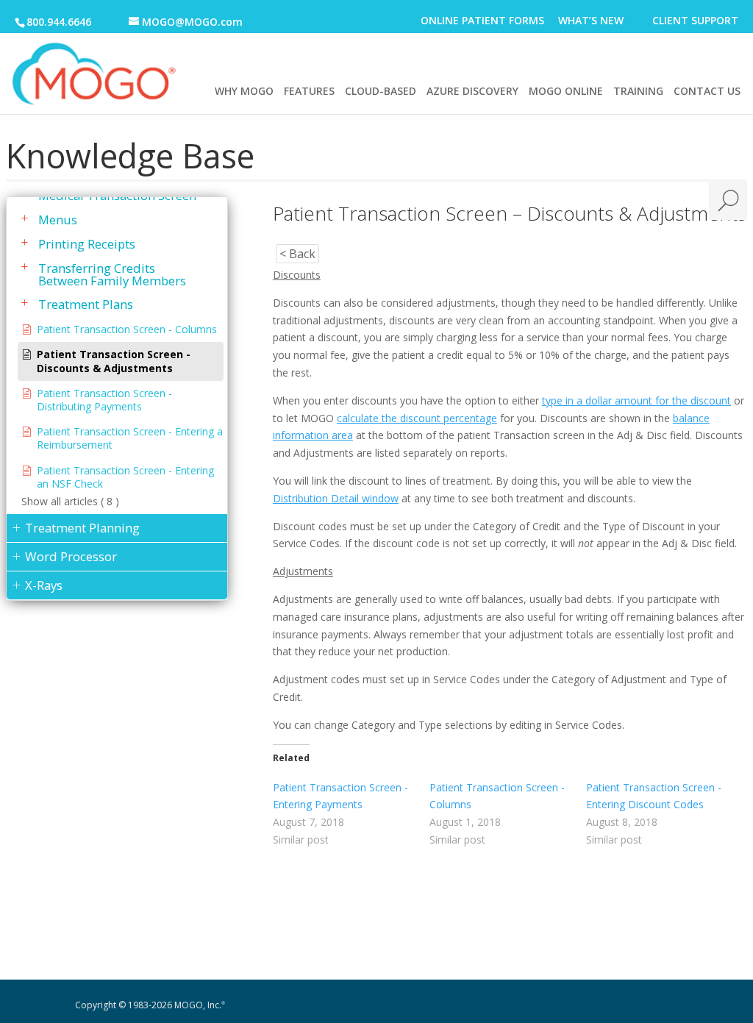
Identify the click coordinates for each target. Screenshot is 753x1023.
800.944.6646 (58, 22)
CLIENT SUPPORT (695, 21)
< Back (297, 254)
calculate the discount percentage (417, 418)
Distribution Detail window (336, 498)
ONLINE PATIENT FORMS (482, 21)
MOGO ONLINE (566, 91)
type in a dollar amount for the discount (636, 400)
